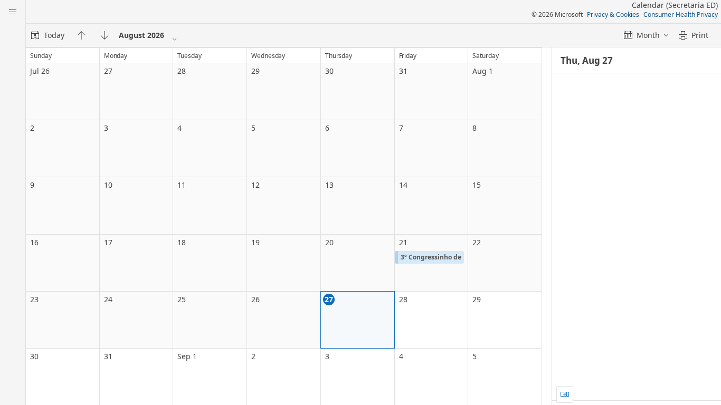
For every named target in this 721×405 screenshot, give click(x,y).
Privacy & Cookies (613, 14)
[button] (429, 257)
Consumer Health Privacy (680, 14)
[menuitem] (48, 35)
